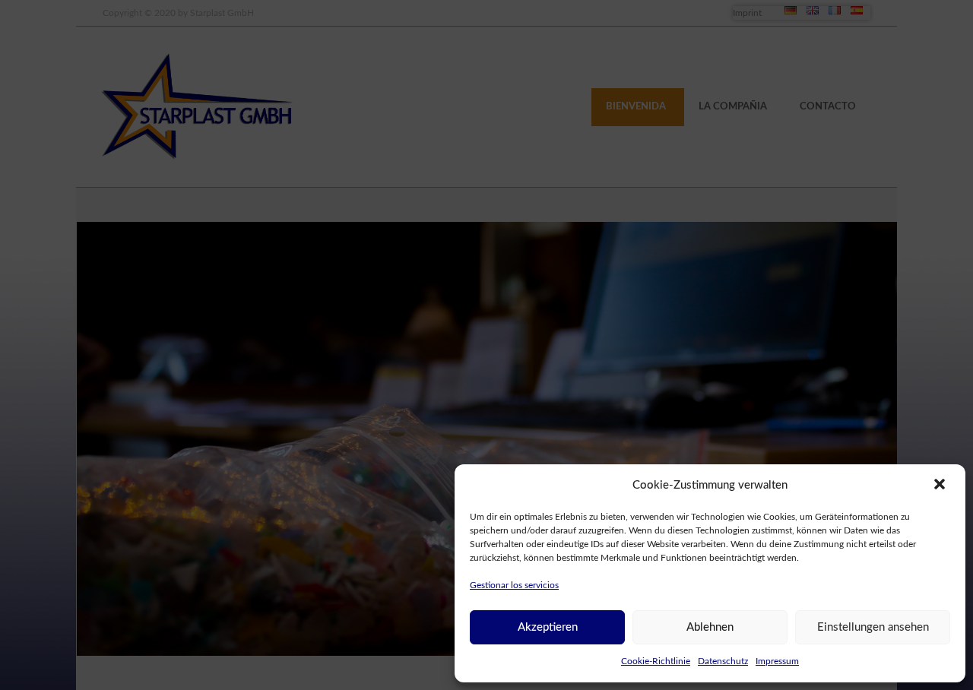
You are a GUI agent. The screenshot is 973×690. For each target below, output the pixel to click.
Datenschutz (723, 661)
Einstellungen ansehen (873, 627)
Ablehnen (710, 627)
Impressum (777, 661)
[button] (941, 485)
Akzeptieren (548, 627)
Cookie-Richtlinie (655, 661)
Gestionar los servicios (514, 585)
